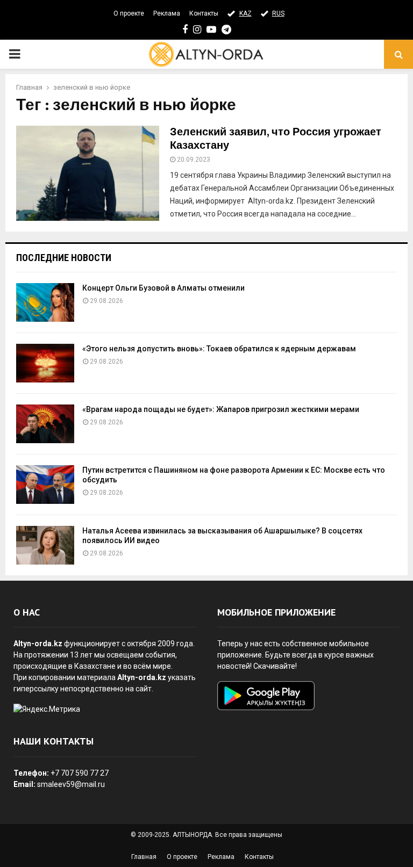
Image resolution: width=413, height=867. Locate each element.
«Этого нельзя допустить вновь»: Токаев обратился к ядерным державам (219, 348)
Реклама (166, 13)
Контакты (203, 13)
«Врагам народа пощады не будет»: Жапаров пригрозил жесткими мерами (220, 409)
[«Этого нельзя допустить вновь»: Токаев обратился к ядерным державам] (45, 363)
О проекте (128, 13)
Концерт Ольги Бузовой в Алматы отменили (163, 288)
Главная (143, 857)
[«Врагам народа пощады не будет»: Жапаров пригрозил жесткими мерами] (45, 423)
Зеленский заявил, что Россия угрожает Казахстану (275, 139)
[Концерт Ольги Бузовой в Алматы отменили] (45, 302)
